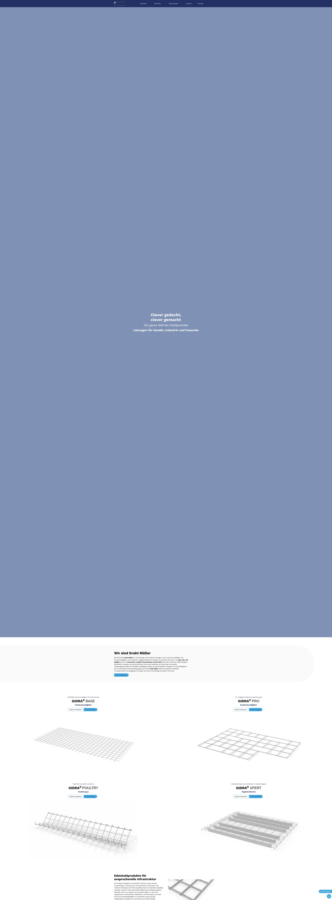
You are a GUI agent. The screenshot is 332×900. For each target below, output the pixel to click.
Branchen (157, 3)
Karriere (189, 3)
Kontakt (200, 3)
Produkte (143, 3)
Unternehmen (173, 3)
